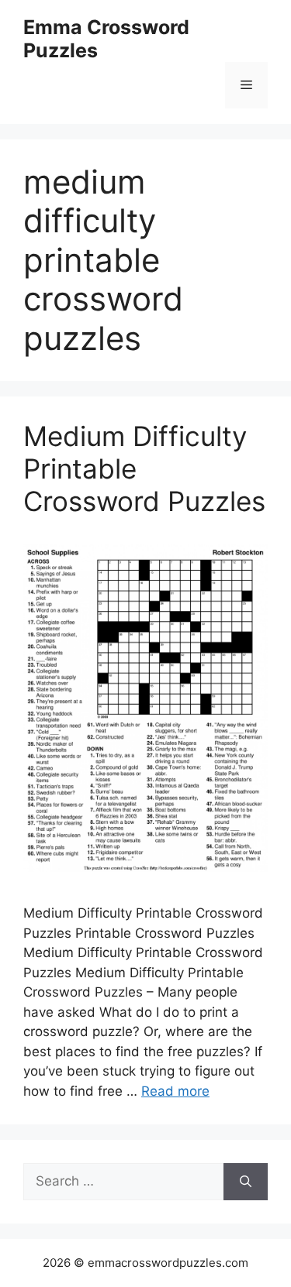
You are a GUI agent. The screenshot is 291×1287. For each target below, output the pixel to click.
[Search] (245, 1181)
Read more (175, 1091)
